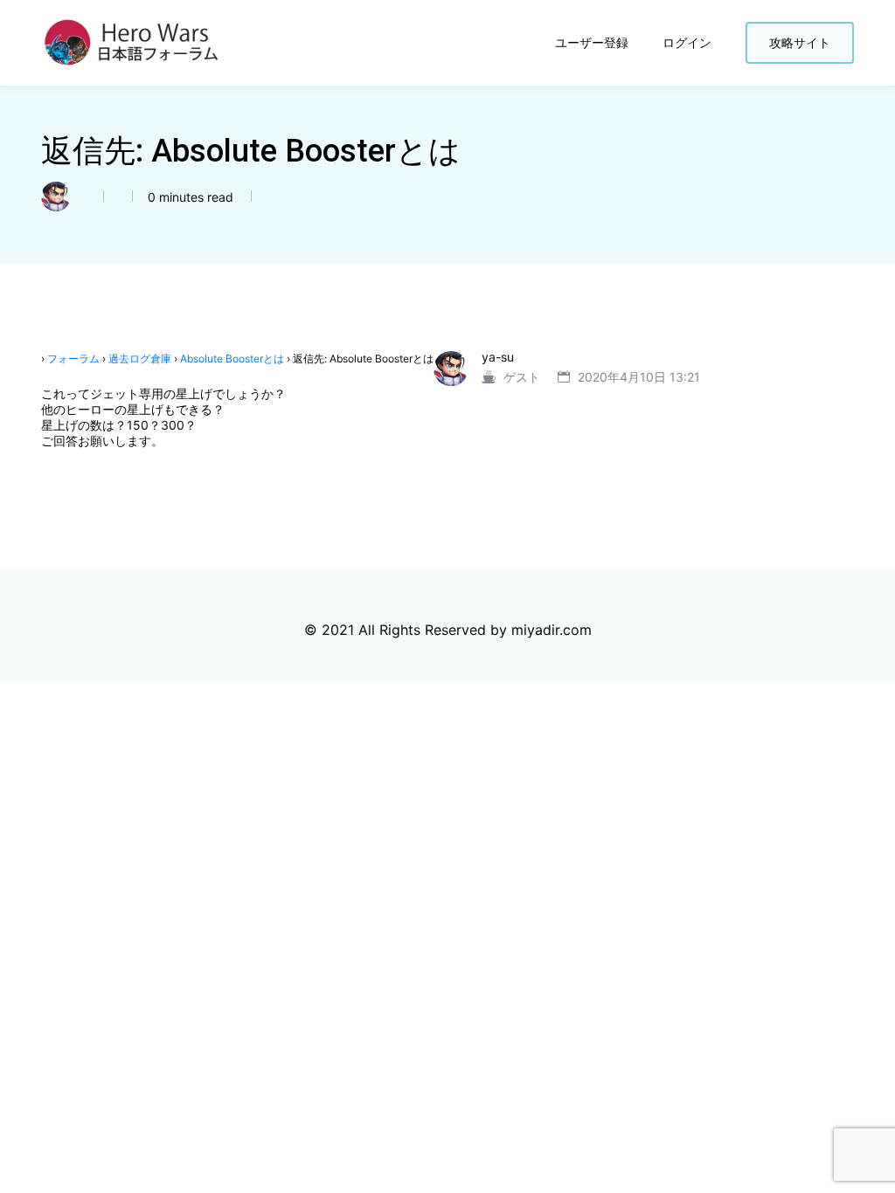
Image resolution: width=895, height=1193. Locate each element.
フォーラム (73, 358)
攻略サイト (799, 42)
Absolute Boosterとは (232, 358)
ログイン (689, 42)
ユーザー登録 (593, 42)
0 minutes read (188, 197)
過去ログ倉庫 (139, 358)
